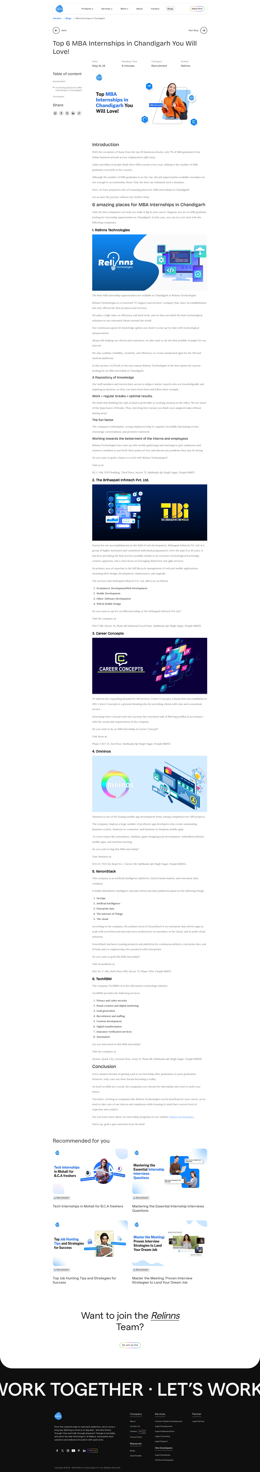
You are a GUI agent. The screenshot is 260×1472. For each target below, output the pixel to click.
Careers (57, 18)
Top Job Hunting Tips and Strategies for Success (84, 1280)
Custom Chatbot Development (169, 1421)
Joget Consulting (162, 1436)
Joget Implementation (165, 1431)
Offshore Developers (164, 1460)
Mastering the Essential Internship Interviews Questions (168, 1208)
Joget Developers (162, 1455)
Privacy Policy (136, 1437)
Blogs (68, 18)
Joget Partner (198, 1421)
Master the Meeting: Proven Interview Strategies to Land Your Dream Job (162, 1280)
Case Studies (136, 1456)
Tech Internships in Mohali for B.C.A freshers (88, 1206)
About (139, 9)
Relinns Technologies (181, 1116)
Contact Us (135, 1426)
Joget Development (163, 1426)
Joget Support (161, 1441)
